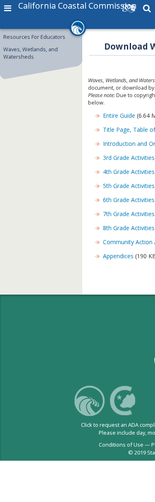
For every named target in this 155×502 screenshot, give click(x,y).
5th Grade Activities (129, 186)
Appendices (118, 256)
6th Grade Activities (129, 200)
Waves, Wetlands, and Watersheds (30, 52)
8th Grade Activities (129, 228)
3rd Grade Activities (129, 158)
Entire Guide (119, 115)
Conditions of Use (121, 444)
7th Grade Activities (129, 214)
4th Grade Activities (129, 172)
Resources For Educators (34, 36)
